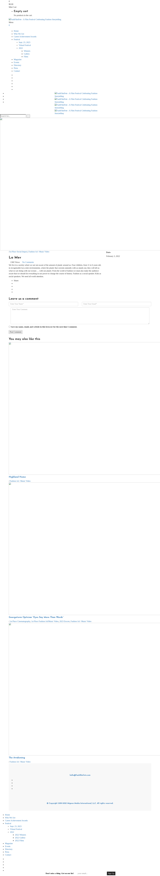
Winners (27, 51)
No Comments (28, 262)
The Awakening (17, 758)
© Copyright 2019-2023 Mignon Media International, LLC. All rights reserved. (80, 803)
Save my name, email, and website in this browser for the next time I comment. (44, 327)
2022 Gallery (20, 838)
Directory (17, 65)
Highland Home (17, 477)
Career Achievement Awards (25, 37)
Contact (17, 71)
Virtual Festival (25, 45)
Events (16, 62)
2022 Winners (20, 835)
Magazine (18, 59)
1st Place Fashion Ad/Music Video (44, 621)
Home (16, 31)
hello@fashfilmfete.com (80, 775)
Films (26, 57)
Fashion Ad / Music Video (38, 252)
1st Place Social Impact (18, 252)
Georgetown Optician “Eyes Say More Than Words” (36, 617)
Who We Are (19, 34)
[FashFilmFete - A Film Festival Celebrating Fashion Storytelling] (35, 19)
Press (16, 68)
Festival (8, 823)
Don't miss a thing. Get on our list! (60, 873)
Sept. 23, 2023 (24, 42)
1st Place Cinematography (20, 621)
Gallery (27, 54)
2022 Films (19, 840)
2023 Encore (65, 621)
